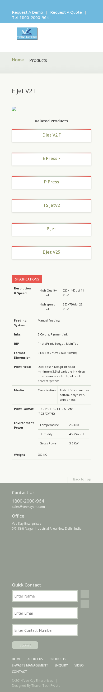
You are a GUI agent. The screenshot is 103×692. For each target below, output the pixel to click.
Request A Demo (27, 12)
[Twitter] (20, 4)
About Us (35, 659)
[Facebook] (13, 4)
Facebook (85, 594)
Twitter (85, 604)
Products (58, 659)
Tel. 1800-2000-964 (30, 17)
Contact (19, 671)
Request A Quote (66, 12)
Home (18, 60)
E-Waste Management (30, 665)
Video (79, 665)
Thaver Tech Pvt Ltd (45, 685)
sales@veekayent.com (28, 506)
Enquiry (61, 665)
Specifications (27, 279)
